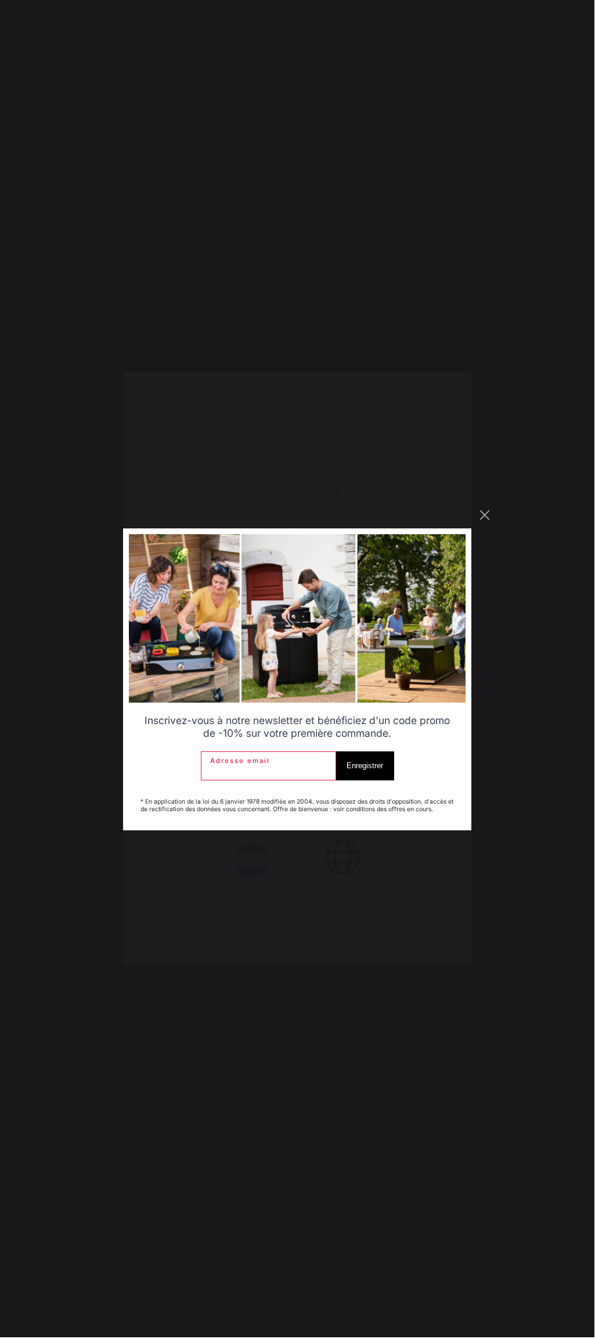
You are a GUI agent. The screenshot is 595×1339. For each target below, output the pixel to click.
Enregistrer (365, 765)
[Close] (485, 515)
